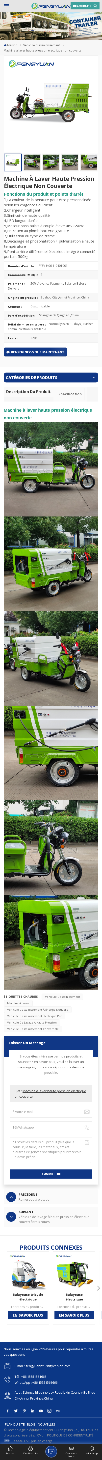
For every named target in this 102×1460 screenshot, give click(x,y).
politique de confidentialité (70, 1435)
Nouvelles (46, 1424)
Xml (40, 1435)
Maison (12, 45)
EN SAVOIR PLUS (28, 1315)
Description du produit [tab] (28, 391)
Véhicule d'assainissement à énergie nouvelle (37, 1009)
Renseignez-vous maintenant (37, 352)
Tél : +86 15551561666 (30, 1376)
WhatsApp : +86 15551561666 (36, 1382)
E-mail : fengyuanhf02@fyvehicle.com (43, 1366)
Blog (31, 1424)
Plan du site (15, 1424)
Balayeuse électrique (74, 1296)
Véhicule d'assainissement (41, 45)
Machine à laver (18, 1003)
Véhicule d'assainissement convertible (33, 1029)
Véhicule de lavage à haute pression (32, 1022)
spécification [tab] (70, 394)
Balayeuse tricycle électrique (28, 1296)
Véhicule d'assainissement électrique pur (34, 1016)
